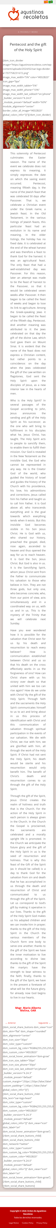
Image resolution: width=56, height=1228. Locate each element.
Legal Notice (14, 1223)
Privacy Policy (41, 1223)
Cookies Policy (27, 1223)
